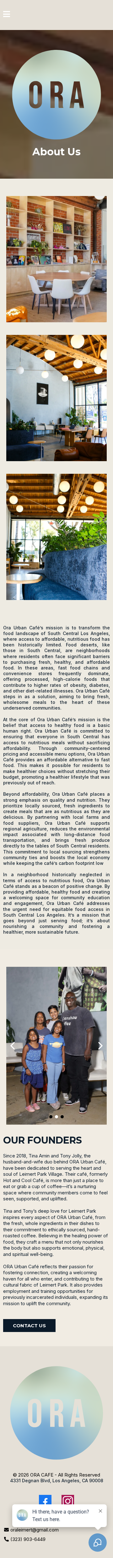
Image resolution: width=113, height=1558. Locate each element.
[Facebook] (45, 1501)
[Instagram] (67, 1501)
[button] (6, 15)
